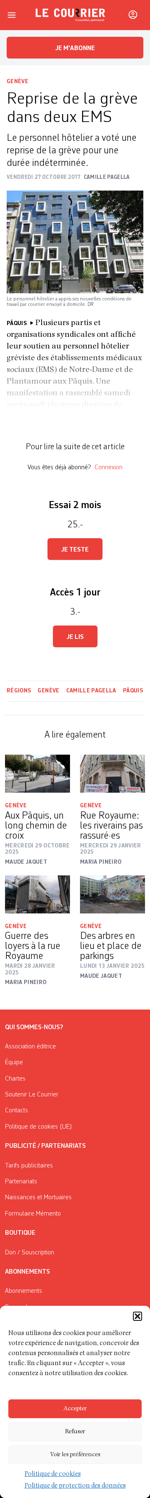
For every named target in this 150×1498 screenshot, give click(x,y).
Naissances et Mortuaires (38, 1197)
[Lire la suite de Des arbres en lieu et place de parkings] (112, 894)
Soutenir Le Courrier (31, 1094)
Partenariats (21, 1181)
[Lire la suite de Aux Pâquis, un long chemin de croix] (37, 774)
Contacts (16, 1110)
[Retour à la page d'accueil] (70, 15)
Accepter (75, 1409)
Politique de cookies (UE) (38, 1127)
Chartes (15, 1079)
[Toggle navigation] (12, 15)
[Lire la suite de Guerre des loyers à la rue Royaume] (37, 894)
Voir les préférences (75, 1455)
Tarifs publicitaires (29, 1165)
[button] (137, 1316)
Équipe (14, 1062)
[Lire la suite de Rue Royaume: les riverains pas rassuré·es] (112, 774)
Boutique (20, 1233)
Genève (17, 81)
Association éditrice (30, 1046)
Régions (19, 691)
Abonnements (23, 1291)
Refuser (75, 1432)
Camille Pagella (91, 691)
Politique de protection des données (75, 1486)
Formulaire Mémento (33, 1214)
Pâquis (133, 691)
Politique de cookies (53, 1474)
